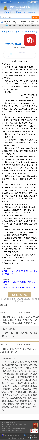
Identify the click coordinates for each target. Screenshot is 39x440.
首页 (10, 25)
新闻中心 (23, 21)
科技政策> (32, 25)
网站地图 (34, 438)
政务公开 (15, 21)
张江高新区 (32, 21)
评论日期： (20, 312)
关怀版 (4, 2)
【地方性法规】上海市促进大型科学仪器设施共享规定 (19, 287)
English (10, 2)
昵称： (2, 312)
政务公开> (16, 25)
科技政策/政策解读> (24, 25)
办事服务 (7, 21)
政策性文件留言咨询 (19, 295)
